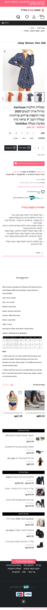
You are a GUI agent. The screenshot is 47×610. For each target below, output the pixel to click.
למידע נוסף (17, 172)
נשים (27, 183)
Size (43, 133)
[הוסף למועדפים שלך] (42, 392)
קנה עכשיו (9, 148)
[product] (35, 400)
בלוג (24, 572)
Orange (15, 138)
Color (42, 138)
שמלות (22, 183)
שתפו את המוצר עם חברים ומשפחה (31, 187)
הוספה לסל (23, 148)
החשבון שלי (29, 565)
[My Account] (34, 17)
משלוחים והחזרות (13, 565)
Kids (43, 43)
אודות (38, 565)
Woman (29, 43)
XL (16, 133)
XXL (10, 133)
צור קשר (31, 572)
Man (37, 43)
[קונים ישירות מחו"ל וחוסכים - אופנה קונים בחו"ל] (32, 10)
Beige (31, 138)
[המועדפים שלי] (27, 17)
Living (21, 43)
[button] (6, 23)
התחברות (16, 572)
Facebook (23, 601)
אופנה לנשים (34, 183)
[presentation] (44, 70)
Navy (23, 138)
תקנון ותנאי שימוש (31, 569)
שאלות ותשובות (14, 569)
